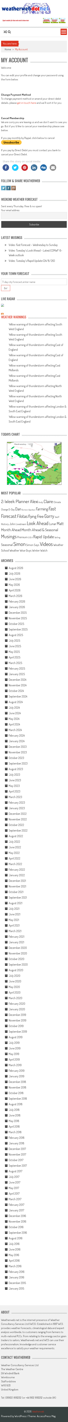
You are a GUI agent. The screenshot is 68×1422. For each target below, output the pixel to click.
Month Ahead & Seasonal (39, 529)
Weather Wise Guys (20, 550)
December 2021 (17, 881)
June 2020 (15, 981)
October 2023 (16, 758)
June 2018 (14, 1115)
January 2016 (16, 1277)
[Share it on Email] (53, 169)
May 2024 (14, 719)
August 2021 (15, 903)
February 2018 (16, 1137)
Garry (49, 516)
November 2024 (17, 685)
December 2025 (18, 612)
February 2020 (17, 1003)
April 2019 (14, 1059)
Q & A (30, 537)
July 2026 (14, 573)
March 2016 (15, 1266)
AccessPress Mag (46, 1416)
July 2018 (14, 1110)
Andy (41, 502)
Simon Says (32, 545)
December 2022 (18, 814)
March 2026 (15, 596)
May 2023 (14, 786)
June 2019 (14, 1048)
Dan (18, 508)
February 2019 (16, 1070)
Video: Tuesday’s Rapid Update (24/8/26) (32, 261)
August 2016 (15, 1238)
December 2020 (18, 948)
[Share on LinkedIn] (34, 169)
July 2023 (14, 774)
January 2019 (16, 1076)
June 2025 (15, 646)
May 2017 (14, 1188)
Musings (9, 536)
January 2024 (16, 741)
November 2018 (17, 1087)
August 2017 (15, 1171)
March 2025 (15, 663)
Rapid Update (43, 536)
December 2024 (17, 679)
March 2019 (15, 1065)
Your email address (10, 210)
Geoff (57, 517)
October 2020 (16, 959)
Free (40, 516)
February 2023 (17, 802)
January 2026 (17, 607)
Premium (22, 537)
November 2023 (18, 752)
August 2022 (16, 836)
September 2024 (18, 696)
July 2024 (14, 707)
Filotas (22, 516)
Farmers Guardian (28, 509)
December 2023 (18, 746)
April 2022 (14, 858)
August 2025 (16, 635)
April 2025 (14, 657)
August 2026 (16, 568)
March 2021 (15, 931)
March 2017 (15, 1199)
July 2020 (14, 975)
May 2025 (14, 652)
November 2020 (18, 953)
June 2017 (14, 1182)
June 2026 (15, 579)
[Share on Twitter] (15, 169)
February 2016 (16, 1272)
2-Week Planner (15, 501)
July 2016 (14, 1244)
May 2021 (14, 920)
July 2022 (14, 841)
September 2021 (18, 897)
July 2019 (14, 1043)
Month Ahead (11, 529)
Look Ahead (37, 523)
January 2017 (16, 1210)
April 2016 (14, 1260)
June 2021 (14, 914)
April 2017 (14, 1193)
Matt (60, 523)
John (12, 524)
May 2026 (14, 584)
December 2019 (17, 1015)
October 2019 (16, 1026)
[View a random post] (5, 32)
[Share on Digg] (43, 169)
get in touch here (26, 103)
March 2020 (15, 998)
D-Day (12, 509)
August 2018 (15, 1104)
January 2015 (16, 1288)
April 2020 (14, 992)
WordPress (21, 1416)
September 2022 (18, 830)
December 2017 (17, 1149)
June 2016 (14, 1249)
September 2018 (18, 1098)
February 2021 (16, 936)
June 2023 (15, 780)
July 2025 (14, 640)
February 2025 (17, 668)
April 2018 (14, 1126)
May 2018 (14, 1121)
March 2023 (15, 797)
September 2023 (18, 763)
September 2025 (18, 629)
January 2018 (16, 1143)
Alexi (34, 501)
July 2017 (14, 1177)
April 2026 (14, 590)
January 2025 (17, 674)
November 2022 (18, 819)
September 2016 (18, 1232)
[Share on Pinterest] (24, 169)
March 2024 (15, 730)
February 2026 (17, 601)
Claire (48, 501)
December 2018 (17, 1082)
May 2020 (14, 987)
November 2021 (17, 886)
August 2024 (16, 702)
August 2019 (15, 1037)
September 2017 (18, 1165)
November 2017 (17, 1154)
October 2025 (16, 624)
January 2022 (17, 875)
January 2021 (16, 942)
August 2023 (16, 769)
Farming (42, 508)
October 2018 (16, 1093)
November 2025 (18, 618)
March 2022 (15, 864)
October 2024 (16, 691)
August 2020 (16, 970)
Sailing (57, 537)
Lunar (52, 524)
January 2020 (17, 1009)
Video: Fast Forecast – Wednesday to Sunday (33, 245)
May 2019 (14, 1054)
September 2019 (18, 1031)
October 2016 (16, 1227)
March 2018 (15, 1132)
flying (32, 516)
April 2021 (14, 925)
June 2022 (15, 847)
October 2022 (16, 825)
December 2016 (17, 1216)
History (5, 524)
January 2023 (17, 808)
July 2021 (14, 908)
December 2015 (17, 1283)
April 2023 (14, 791)
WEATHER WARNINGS (13, 317)
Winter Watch (40, 550)
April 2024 (14, 724)
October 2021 (16, 892)
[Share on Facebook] (6, 169)
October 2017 (16, 1160)
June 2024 (15, 713)
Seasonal (7, 545)
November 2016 (17, 1221)
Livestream (21, 524)
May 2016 (14, 1255)
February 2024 (17, 735)
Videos (46, 544)
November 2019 (17, 1020)
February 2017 (16, 1205)
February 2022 (17, 869)
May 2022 (14, 853)
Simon (19, 544)
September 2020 (18, 964)
